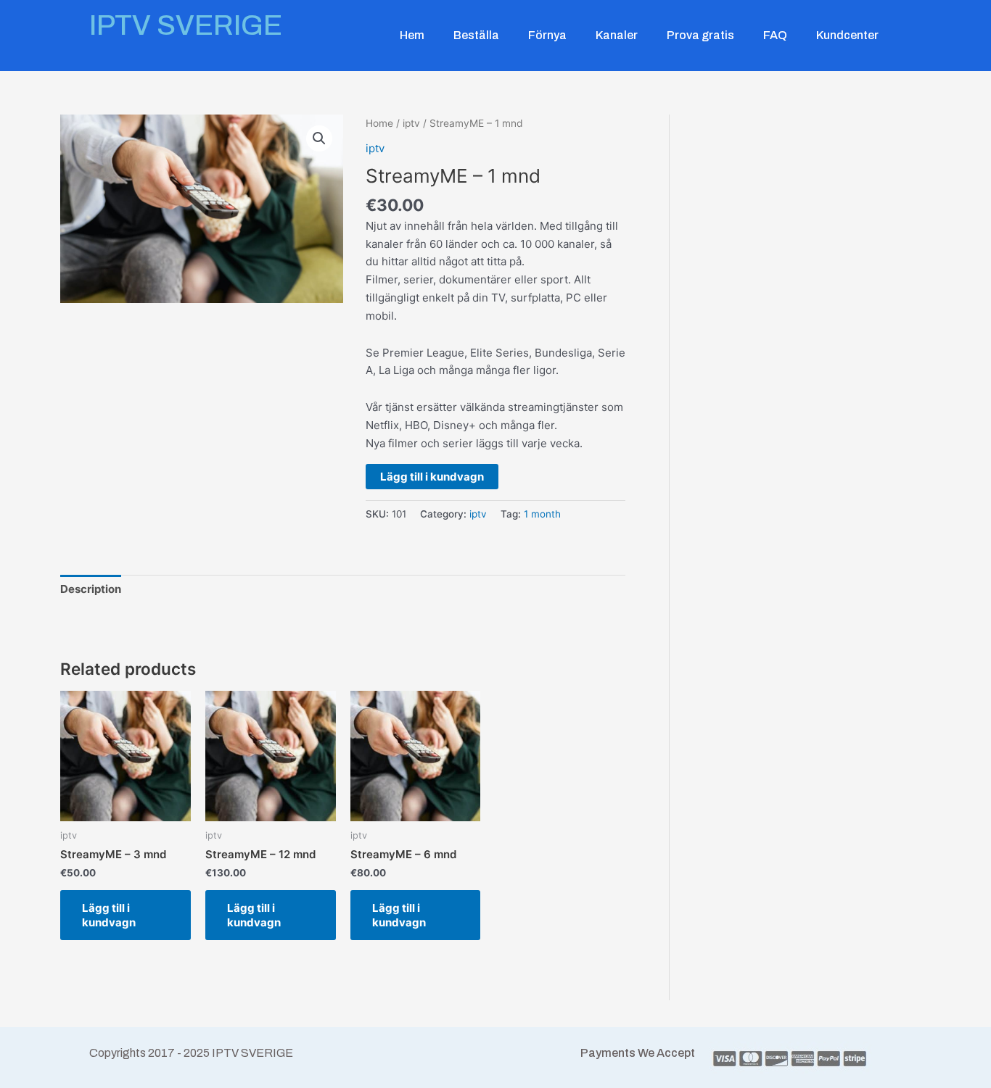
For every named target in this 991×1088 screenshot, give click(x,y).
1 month (542, 514)
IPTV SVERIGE (185, 25)
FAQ (775, 35)
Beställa (476, 35)
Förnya (547, 35)
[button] (319, 138)
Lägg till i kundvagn (432, 476)
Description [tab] (90, 589)
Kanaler (617, 35)
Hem (412, 35)
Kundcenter (847, 35)
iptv (411, 123)
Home (379, 123)
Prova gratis (700, 35)
